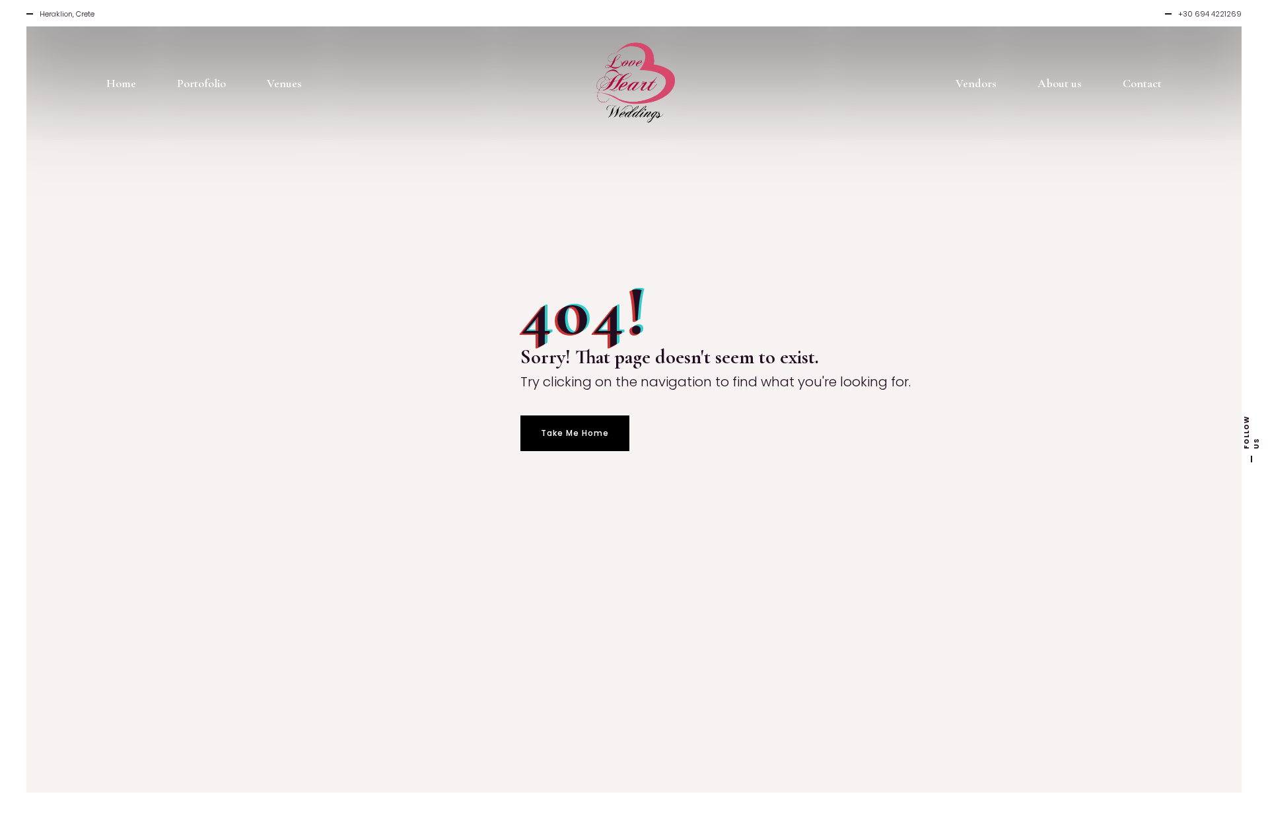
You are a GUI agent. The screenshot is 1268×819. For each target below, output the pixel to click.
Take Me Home (575, 433)
